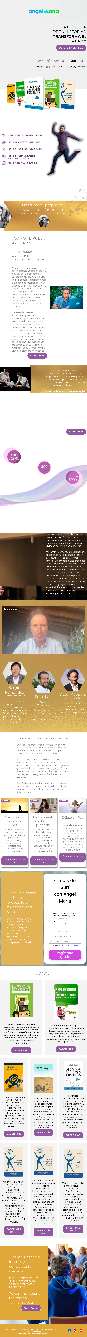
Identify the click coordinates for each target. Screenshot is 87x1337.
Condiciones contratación (32, 1332)
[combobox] (51, 941)
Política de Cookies (51, 1330)
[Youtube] (81, 1331)
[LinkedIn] (69, 1331)
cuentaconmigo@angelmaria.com (35, 1334)
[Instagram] (75, 1331)
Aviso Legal (40, 1330)
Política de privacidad (69, 945)
